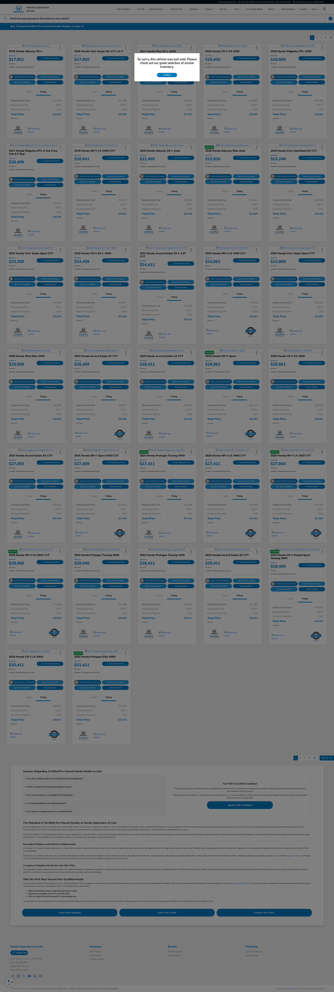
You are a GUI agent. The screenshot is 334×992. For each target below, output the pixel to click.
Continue (167, 75)
